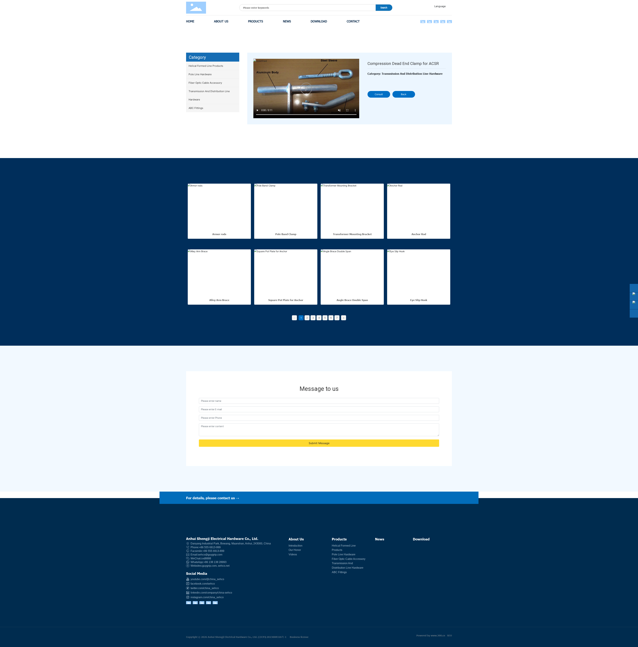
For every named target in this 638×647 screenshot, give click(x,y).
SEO (449, 635)
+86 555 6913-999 (210, 547)
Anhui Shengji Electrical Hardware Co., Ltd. (222, 538)
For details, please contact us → (212, 498)
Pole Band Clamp (285, 234)
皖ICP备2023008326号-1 (272, 636)
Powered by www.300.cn (430, 635)
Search (383, 7)
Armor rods (219, 234)
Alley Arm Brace (219, 300)
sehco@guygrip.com (210, 554)
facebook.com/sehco (202, 583)
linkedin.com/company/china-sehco (211, 592)
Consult (379, 94)
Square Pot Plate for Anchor (285, 300)
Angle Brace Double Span (352, 300)
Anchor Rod (419, 234)
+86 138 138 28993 (215, 562)
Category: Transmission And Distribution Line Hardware (405, 73)
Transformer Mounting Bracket (352, 234)
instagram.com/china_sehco (207, 597)
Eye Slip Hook (418, 300)
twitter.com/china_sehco (204, 588)
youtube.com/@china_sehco (207, 579)
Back (403, 94)
